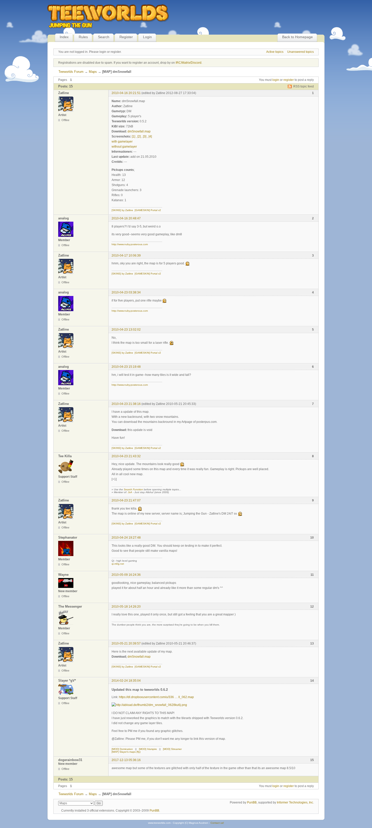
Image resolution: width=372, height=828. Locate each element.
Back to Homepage (297, 37)
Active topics (274, 52)
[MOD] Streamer (172, 749)
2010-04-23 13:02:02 (126, 329)
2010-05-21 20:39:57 (126, 643)
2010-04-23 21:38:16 (126, 404)
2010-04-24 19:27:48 (126, 537)
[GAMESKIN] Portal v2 (148, 210)
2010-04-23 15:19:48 (126, 367)
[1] (133, 136)
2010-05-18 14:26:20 (126, 606)
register (288, 80)
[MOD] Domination (122, 749)
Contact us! (217, 822)
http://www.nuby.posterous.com (130, 244)
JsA (130, 492)
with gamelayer (122, 141)
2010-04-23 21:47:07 (126, 500)
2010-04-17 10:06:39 (126, 255)
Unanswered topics (300, 52)
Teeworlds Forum (71, 72)
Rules (83, 37)
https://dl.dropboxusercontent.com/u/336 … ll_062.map (156, 697)
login (275, 80)
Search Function (133, 489)
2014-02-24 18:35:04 (126, 680)
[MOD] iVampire (148, 749)
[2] (139, 136)
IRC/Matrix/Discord (188, 62)
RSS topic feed (303, 86)
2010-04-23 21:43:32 (126, 456)
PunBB (252, 802)
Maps (93, 72)
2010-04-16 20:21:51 (126, 93)
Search (103, 37)
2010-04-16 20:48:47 (126, 218)
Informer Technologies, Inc (295, 802)
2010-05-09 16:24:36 (126, 575)
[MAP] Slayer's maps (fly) (126, 751)
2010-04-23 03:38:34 (126, 292)
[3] (144, 136)
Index (64, 37)
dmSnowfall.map (139, 131)
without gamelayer (124, 146)
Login (147, 37)
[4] (150, 136)
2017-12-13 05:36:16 (126, 760)
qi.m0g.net (118, 563)
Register (126, 37)
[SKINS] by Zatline (122, 210)
